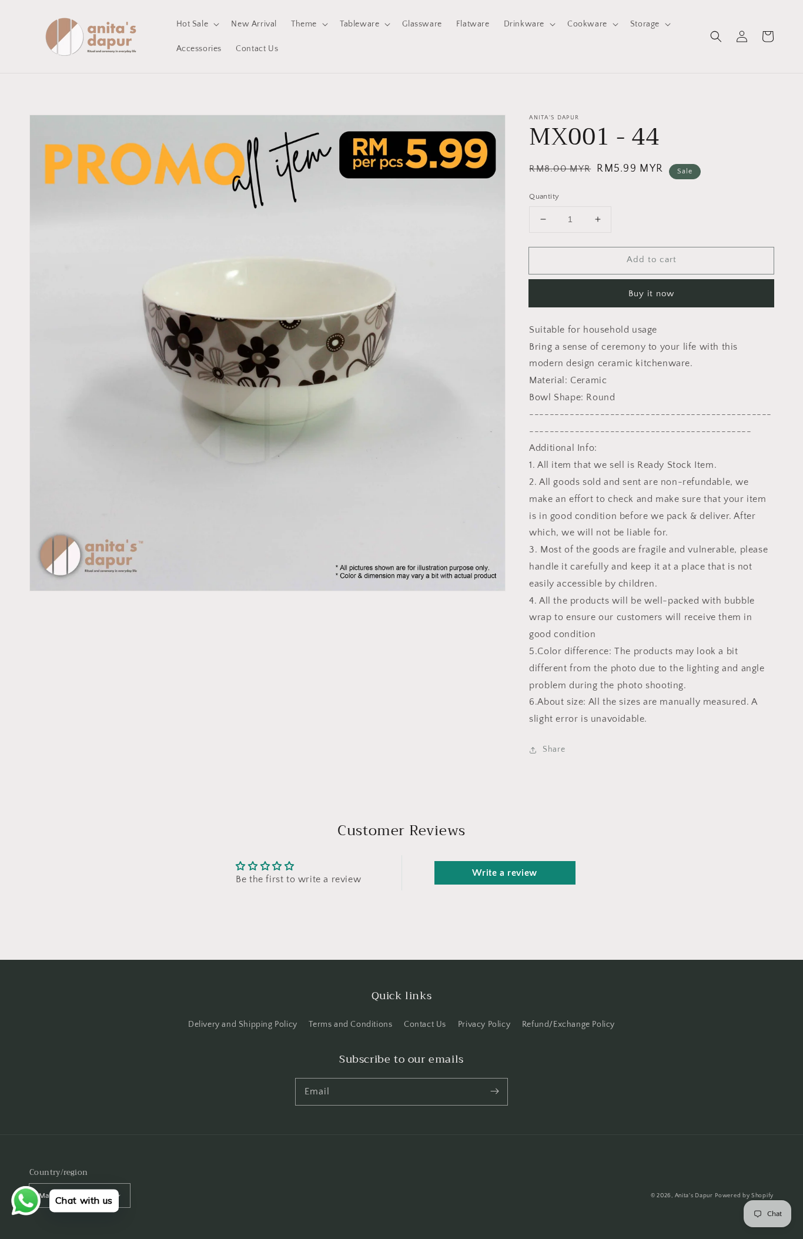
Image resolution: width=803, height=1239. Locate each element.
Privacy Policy (484, 1024)
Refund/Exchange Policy (568, 1024)
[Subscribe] (494, 1091)
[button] (716, 36)
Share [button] (554, 749)
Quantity (544, 196)
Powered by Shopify (744, 1196)
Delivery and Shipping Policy (242, 1024)
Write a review (504, 873)
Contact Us (425, 1024)
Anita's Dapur (694, 1196)
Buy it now (651, 294)
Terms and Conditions (350, 1024)
